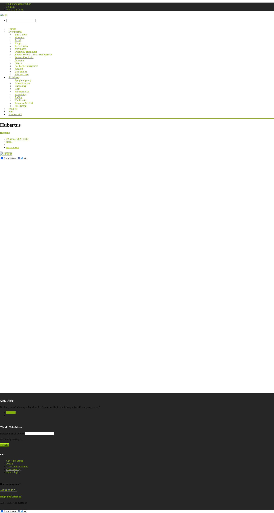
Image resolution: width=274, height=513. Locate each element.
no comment (12, 147)
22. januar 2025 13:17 (17, 139)
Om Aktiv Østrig (14, 460)
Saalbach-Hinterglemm (26, 66)
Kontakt (10, 6)
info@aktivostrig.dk (10, 496)
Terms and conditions (17, 466)
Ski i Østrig (20, 105)
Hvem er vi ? (15, 114)
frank (9, 141)
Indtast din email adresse (12, 433)
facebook (11, 412)
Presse (9, 463)
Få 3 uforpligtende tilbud (18, 4)
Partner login (12, 472)
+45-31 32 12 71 (14, 9)
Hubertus (5, 132)
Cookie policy (13, 469)
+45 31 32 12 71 (8, 490)
